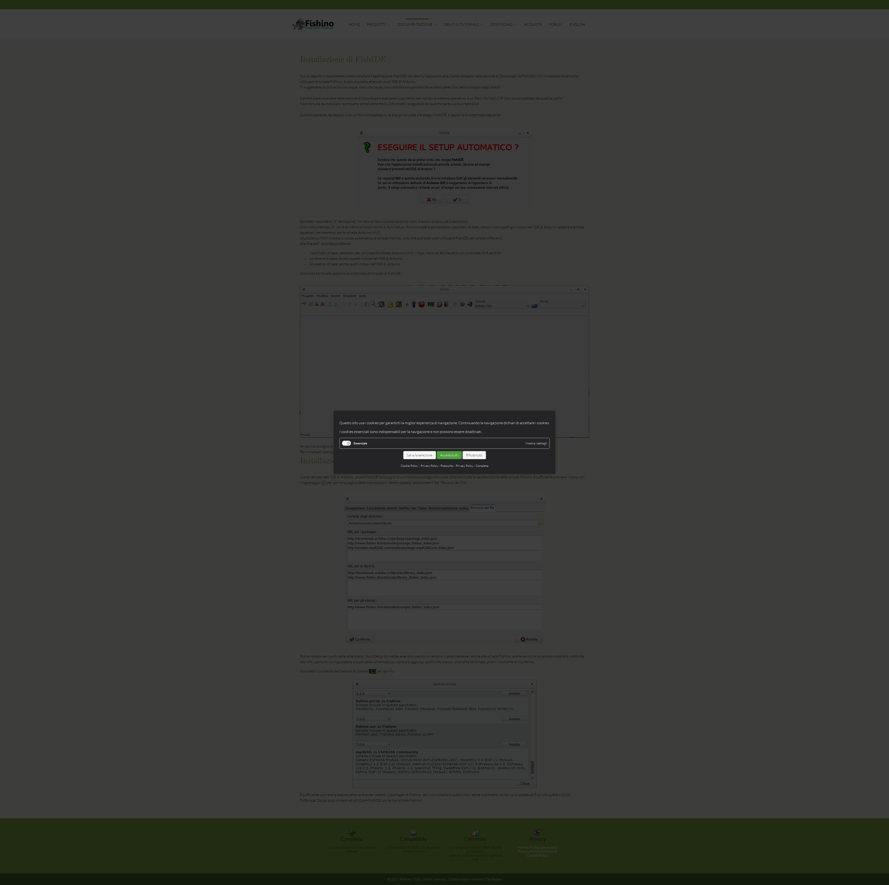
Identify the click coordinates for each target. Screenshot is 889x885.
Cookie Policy (409, 466)
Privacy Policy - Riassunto (437, 466)
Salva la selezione (419, 455)
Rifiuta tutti (474, 455)
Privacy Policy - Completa (472, 466)
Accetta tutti (449, 455)
